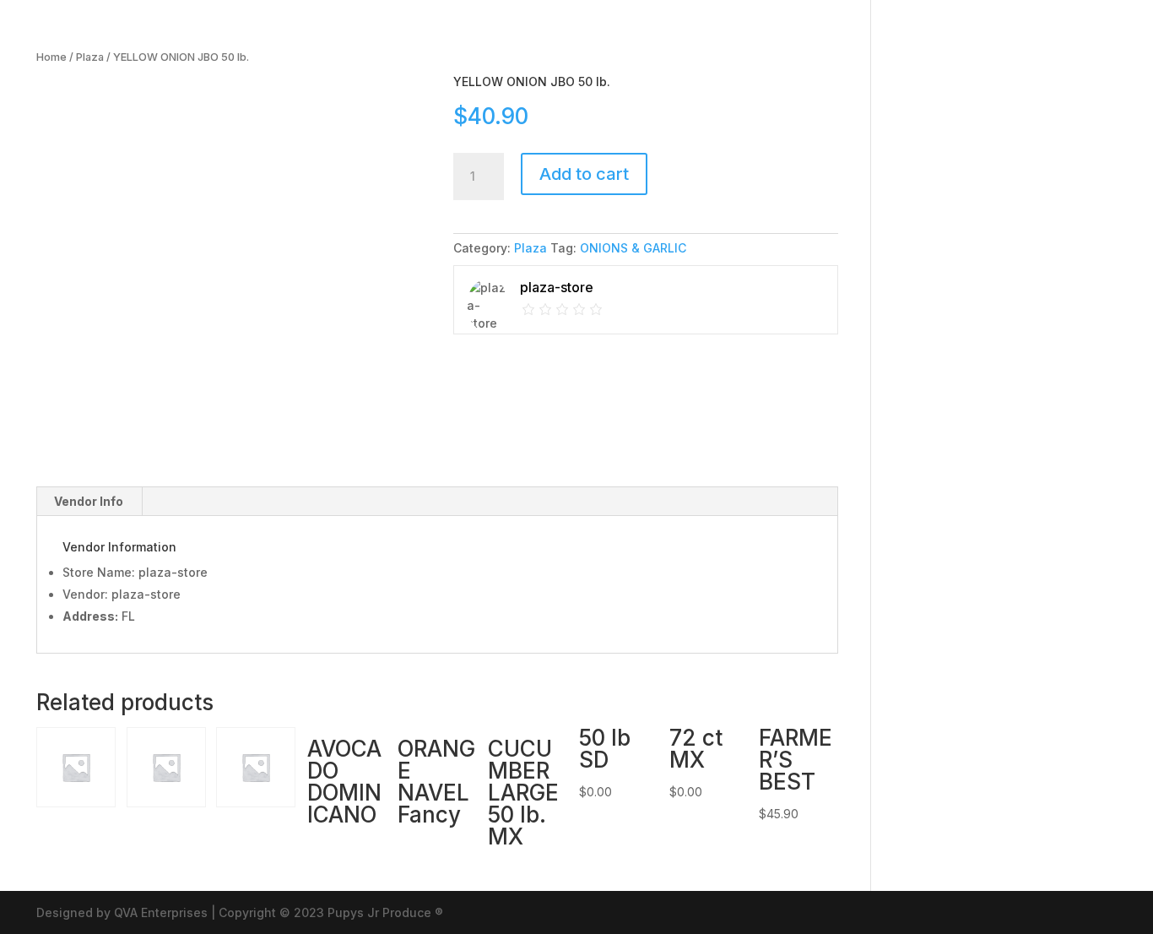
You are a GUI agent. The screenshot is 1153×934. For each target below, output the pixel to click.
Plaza (90, 57)
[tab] (89, 501)
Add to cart (584, 174)
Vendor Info (88, 501)
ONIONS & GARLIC (633, 248)
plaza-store (146, 594)
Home (51, 57)
